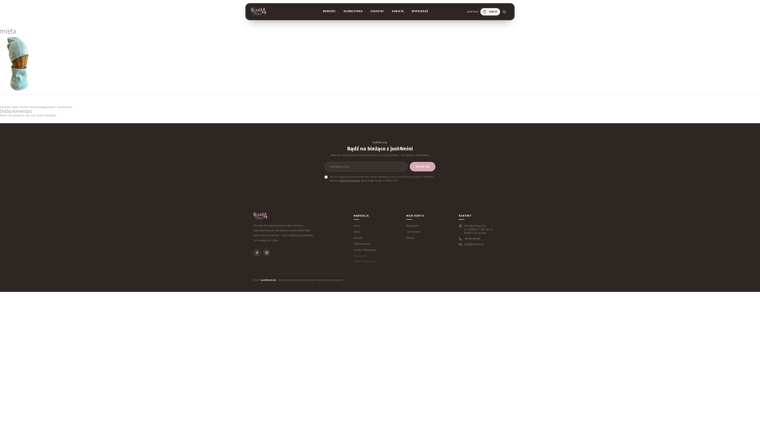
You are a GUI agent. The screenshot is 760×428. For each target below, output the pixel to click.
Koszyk (410, 238)
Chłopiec (377, 11)
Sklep (357, 231)
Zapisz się (422, 166)
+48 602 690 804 (472, 238)
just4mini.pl (268, 279)
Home (357, 225)
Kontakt (473, 11)
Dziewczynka (353, 11)
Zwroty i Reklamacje (365, 250)
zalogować (18, 115)
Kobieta (398, 11)
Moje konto (412, 225)
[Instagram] (266, 252)
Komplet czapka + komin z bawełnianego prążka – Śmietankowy (36, 107)
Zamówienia (413, 231)
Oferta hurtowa (362, 244)
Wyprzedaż (420, 11)
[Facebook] (257, 252)
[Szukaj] (504, 12)
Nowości (329, 11)
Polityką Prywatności (350, 180)
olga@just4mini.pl (474, 244)
